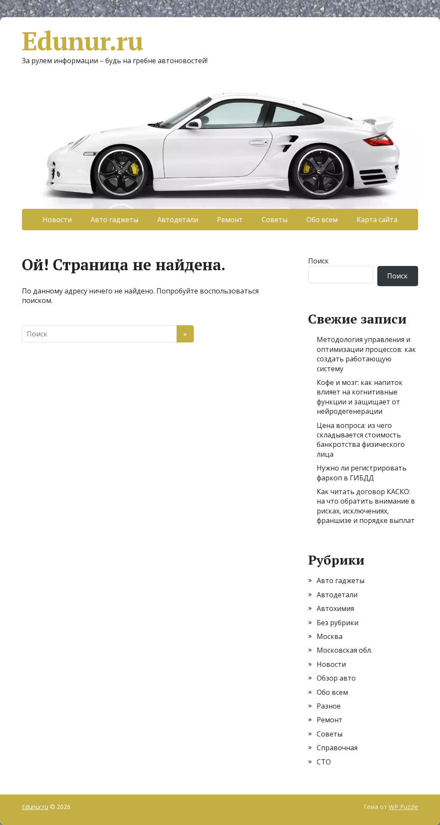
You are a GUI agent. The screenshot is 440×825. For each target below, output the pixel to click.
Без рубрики (337, 622)
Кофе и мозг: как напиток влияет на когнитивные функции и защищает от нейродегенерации (360, 397)
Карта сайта (377, 219)
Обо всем (322, 219)
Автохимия (335, 608)
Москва (329, 636)
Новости (57, 219)
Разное (329, 706)
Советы (274, 219)
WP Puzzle (403, 807)
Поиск (318, 261)
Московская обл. (344, 650)
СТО (324, 762)
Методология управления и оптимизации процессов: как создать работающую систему (366, 354)
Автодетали (177, 219)
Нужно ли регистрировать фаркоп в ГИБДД (361, 472)
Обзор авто (336, 678)
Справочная (337, 747)
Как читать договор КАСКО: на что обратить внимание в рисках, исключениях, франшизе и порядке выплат (366, 506)
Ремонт (230, 219)
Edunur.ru (82, 41)
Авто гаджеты (114, 219)
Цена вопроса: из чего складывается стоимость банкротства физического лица (361, 440)
